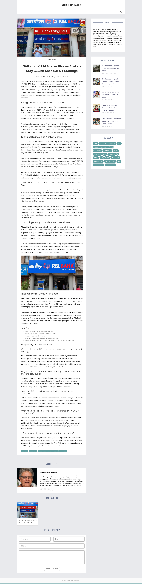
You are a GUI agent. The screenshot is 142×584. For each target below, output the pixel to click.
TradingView (42, 451)
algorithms (97, 154)
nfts (119, 143)
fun (102, 157)
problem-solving (110, 161)
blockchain (104, 147)
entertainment (98, 161)
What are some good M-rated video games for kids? (111, 68)
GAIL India (24, 451)
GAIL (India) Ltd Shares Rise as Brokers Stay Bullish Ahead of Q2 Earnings (28, 523)
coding (116, 150)
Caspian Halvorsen (62, 77)
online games (115, 157)
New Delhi (63, 451)
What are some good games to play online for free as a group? (111, 81)
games (95, 143)
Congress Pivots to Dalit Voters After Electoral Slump (111, 94)
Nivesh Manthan (53, 451)
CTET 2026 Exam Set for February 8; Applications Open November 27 (111, 108)
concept (96, 147)
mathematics (107, 150)
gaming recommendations (107, 143)
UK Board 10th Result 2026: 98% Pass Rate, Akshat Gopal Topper (112, 121)
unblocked (111, 154)
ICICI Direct (33, 451)
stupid (107, 157)
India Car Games (71, 5)
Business (52, 59)
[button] (121, 11)
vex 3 (104, 154)
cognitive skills (110, 165)
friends (96, 157)
